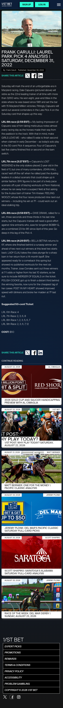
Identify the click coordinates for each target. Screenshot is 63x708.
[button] (58, 4)
